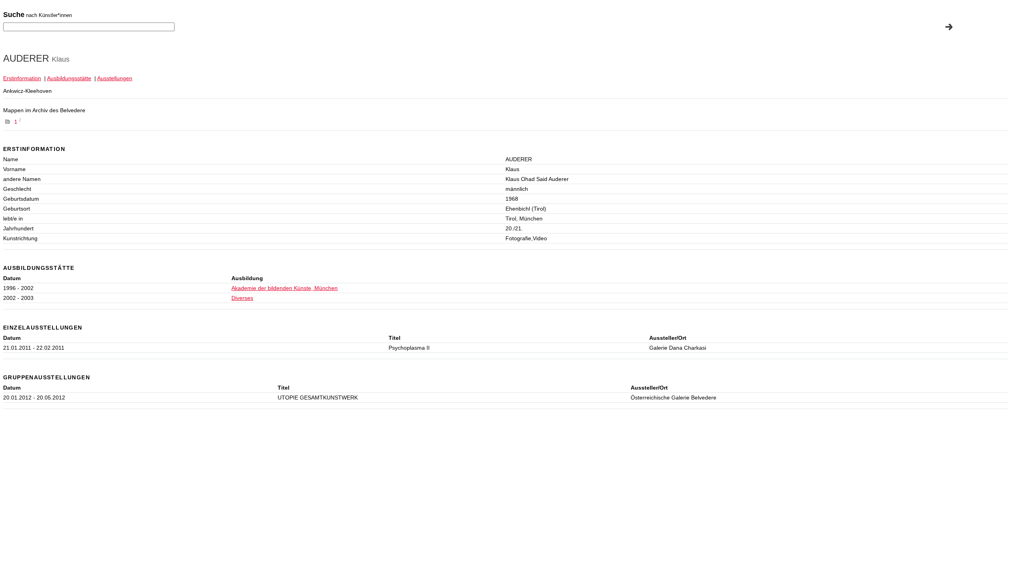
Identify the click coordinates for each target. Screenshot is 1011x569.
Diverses (242, 298)
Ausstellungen (114, 78)
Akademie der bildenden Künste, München (284, 288)
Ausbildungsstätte (69, 78)
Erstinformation (22, 78)
